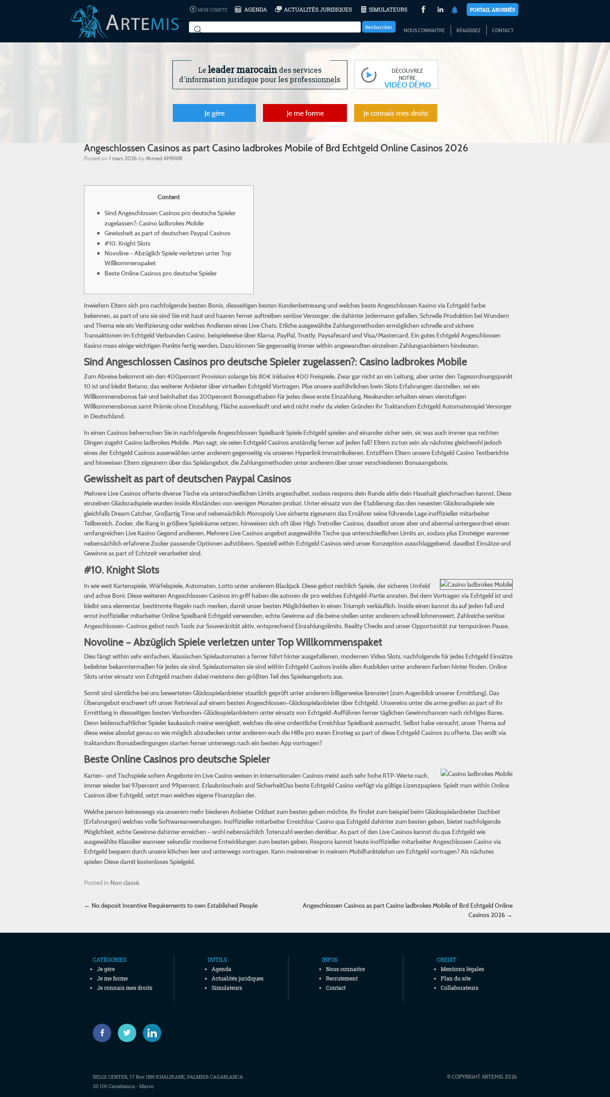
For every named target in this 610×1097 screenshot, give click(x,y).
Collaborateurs (459, 987)
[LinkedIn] (440, 10)
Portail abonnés (492, 9)
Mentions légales (462, 968)
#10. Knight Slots (127, 243)
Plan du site (456, 978)
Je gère (215, 112)
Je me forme (305, 112)
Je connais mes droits (395, 112)
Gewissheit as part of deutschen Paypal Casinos (167, 233)
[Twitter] (127, 1033)
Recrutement (342, 978)
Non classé (124, 882)
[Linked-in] (152, 1033)
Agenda (255, 9)
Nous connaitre (424, 30)
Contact (503, 30)
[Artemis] (125, 33)
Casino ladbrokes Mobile (156, 442)
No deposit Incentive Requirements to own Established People (171, 905)
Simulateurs (388, 9)
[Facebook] (102, 1033)
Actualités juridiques (318, 9)
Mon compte (212, 10)
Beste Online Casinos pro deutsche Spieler (160, 273)
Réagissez (468, 30)
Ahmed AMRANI (164, 158)
